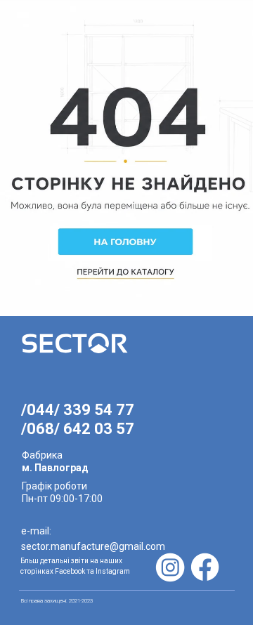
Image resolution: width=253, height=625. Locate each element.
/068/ (42, 429)
